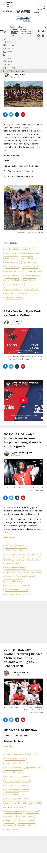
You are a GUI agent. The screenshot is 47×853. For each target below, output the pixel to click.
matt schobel (29, 821)
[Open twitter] (43, 31)
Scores (9, 64)
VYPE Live (10, 35)
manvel (20, 559)
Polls (8, 55)
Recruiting (10, 48)
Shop (9, 58)
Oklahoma (14, 33)
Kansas (23, 29)
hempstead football (12, 821)
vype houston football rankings (16, 776)
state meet (9, 293)
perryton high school (12, 276)
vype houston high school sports (17, 594)
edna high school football (14, 807)
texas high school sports (26, 293)
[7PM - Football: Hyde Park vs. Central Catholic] (23, 341)
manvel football (33, 559)
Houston (21, 71)
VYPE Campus (12, 68)
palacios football (27, 816)
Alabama (22, 27)
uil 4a (7, 253)
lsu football (9, 559)
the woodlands (27, 258)
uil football (9, 576)
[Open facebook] (38, 31)
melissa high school (34, 271)
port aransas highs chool (14, 284)
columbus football (12, 794)
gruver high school (12, 280)
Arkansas (14, 29)
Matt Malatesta (20, 672)
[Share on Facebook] (5, 114)
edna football (35, 803)
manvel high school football (15, 568)
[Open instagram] (38, 35)
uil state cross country (13, 298)
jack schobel (9, 825)
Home (5, 71)
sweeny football (11, 816)
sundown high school (32, 276)
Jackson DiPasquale (22, 452)
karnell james (34, 554)
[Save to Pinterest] (23, 114)
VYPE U (9, 38)
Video (9, 42)
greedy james (20, 546)
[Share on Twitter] (11, 114)
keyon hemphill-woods (26, 825)
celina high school (11, 267)
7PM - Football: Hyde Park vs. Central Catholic (22, 313)
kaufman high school (30, 267)
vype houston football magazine (17, 585)
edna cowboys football (13, 812)
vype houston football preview (16, 590)
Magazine (10, 45)
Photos (9, 51)
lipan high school (29, 280)
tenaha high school (32, 289)
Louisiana (14, 31)
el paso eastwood (11, 262)
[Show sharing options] (41, 228)
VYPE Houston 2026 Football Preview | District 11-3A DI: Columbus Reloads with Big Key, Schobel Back (23, 658)
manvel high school (12, 563)
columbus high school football (16, 798)
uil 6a (15, 253)
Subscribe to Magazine (8, 6)
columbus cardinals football (15, 803)
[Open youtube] (43, 35)
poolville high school (12, 289)
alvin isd (8, 546)
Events (9, 61)
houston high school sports (15, 554)
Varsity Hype (26, 33)
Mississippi (26, 31)
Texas (12, 27)
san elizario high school (13, 271)
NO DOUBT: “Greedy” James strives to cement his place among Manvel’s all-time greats (22, 440)
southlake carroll (11, 258)
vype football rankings (13, 768)
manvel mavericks (11, 572)
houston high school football (15, 550)
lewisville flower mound (30, 253)
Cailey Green (19, 74)
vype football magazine (26, 576)
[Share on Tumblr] (17, 114)
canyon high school (30, 262)
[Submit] (46, 27)
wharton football (32, 812)
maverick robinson (12, 829)
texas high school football (32, 572)
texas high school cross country (16, 249)
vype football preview (13, 581)
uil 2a (34, 249)
